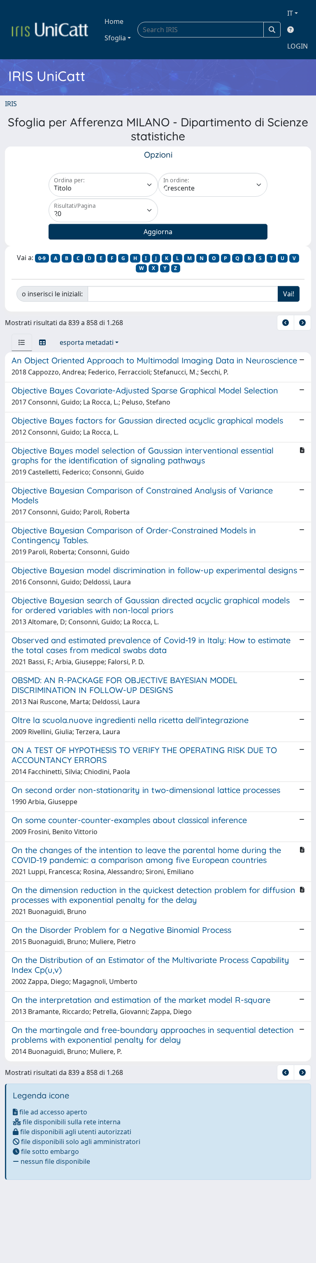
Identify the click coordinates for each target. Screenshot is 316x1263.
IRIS (11, 103)
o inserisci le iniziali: (52, 293)
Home (114, 21)
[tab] (22, 342)
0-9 (42, 258)
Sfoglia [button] (115, 37)
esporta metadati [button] (87, 342)
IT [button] (290, 13)
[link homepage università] (50, 30)
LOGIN (297, 46)
